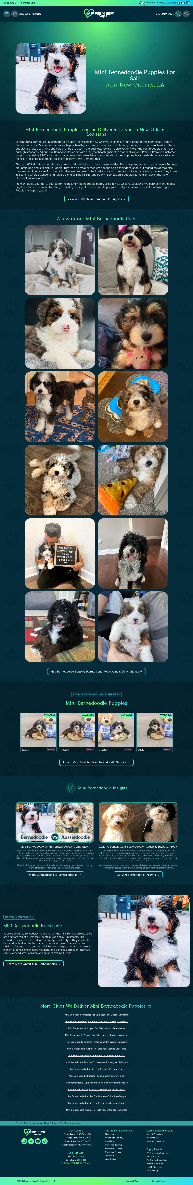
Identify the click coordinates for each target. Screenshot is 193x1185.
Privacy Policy (158, 1181)
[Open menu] (6, 13)
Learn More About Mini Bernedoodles (32, 964)
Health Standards (154, 1167)
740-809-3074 (165, 14)
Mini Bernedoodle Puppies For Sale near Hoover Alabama (96, 1055)
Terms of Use (132, 1181)
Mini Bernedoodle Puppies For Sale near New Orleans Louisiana (96, 1014)
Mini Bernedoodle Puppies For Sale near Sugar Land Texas (96, 1089)
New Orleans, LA (53, 1123)
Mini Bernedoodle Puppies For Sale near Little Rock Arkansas (96, 1110)
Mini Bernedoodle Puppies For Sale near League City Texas (96, 1048)
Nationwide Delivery (114, 1138)
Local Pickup (110, 1141)
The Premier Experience (118, 1130)
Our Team (109, 1155)
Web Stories (110, 1159)
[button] (178, 3)
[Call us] (178, 13)
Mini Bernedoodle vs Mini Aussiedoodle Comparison (54, 846)
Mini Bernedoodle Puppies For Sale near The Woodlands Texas (96, 1082)
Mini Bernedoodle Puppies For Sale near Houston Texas (96, 1076)
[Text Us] (186, 13)
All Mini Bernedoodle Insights (136, 874)
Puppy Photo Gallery (114, 1148)
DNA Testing (152, 1170)
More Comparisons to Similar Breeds (53, 874)
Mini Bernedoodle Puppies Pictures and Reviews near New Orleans (95, 671)
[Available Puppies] (14, 13)
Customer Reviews (113, 1145)
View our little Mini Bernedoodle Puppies (95, 199)
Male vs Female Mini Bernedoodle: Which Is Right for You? (138, 846)
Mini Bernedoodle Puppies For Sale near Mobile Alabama (96, 1028)
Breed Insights (153, 1138)
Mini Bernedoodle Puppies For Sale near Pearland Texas (96, 1069)
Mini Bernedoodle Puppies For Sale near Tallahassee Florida (96, 1103)
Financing (109, 1134)
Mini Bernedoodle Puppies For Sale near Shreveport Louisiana (96, 1042)
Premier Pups (22, 1123)
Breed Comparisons (155, 1141)
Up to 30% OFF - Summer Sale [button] (19, 2)
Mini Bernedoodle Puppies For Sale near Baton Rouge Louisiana (96, 1021)
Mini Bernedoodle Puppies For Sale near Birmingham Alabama (97, 1062)
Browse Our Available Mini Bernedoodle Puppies (95, 762)
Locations (37, 1123)
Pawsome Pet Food (155, 1163)
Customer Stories (113, 1152)
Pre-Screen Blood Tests (157, 1160)
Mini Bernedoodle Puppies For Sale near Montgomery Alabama (96, 1035)
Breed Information (155, 1134)
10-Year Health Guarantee (158, 1153)
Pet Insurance (153, 1156)
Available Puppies (30, 14)
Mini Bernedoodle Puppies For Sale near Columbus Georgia (96, 1096)
